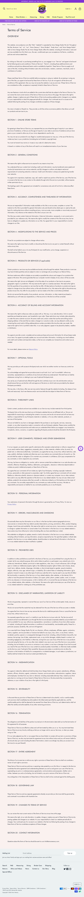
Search (4, 865)
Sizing (42, 17)
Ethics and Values (16, 869)
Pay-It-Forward (70, 17)
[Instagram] (70, 869)
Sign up (69, 853)
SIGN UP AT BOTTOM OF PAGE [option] (68, 21)
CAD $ (68, 9)
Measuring (33, 17)
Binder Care (38, 865)
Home (11, 17)
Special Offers (7, 872)
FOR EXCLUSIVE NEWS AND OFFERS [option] (15, 21)
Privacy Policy (12, 504)
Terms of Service (22, 888)
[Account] (75, 8)
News (27, 869)
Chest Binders (21, 17)
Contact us (35, 869)
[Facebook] (67, 869)
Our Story (45, 869)
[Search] (4, 8)
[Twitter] (65, 869)
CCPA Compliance (41, 888)
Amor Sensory (15, 892)
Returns (4, 869)
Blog (53, 869)
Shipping (48, 865)
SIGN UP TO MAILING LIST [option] (42, 21)
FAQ (48, 17)
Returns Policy (33, 349)
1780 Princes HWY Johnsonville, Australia (12, 890)
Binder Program (57, 17)
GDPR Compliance (31, 888)
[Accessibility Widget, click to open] (80, 448)
